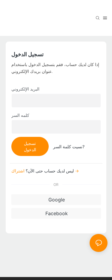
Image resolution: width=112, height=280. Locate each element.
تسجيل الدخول (30, 146)
